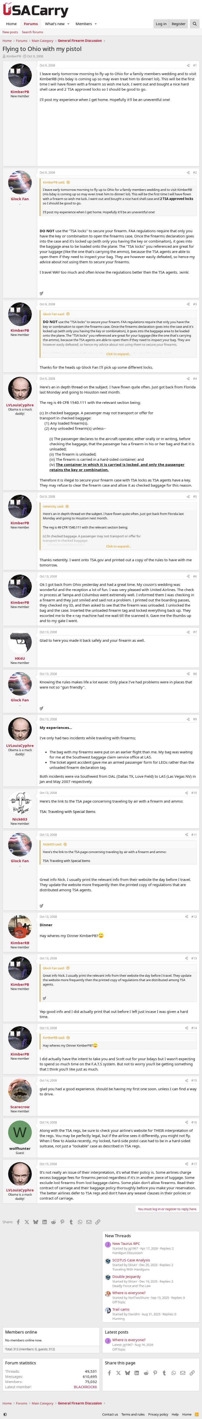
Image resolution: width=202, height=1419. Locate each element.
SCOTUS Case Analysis (131, 1259)
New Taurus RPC (126, 1243)
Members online (21, 1332)
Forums (31, 23)
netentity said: (53, 506)
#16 (194, 1122)
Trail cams (120, 1309)
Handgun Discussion (127, 1253)
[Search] (195, 23)
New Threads (118, 1235)
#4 (195, 379)
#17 (194, 1164)
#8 (195, 674)
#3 (195, 304)
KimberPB (13, 56)
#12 (194, 917)
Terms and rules (133, 1414)
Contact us (110, 1414)
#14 (194, 1028)
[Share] (188, 65)
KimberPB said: (54, 182)
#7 (195, 632)
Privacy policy (158, 1414)
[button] (68, 23)
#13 (194, 958)
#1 (195, 65)
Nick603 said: (52, 844)
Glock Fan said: (54, 314)
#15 (194, 1080)
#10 (194, 793)
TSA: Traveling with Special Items (67, 811)
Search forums (32, 32)
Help (175, 1414)
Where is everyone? (129, 1292)
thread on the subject (89, 386)
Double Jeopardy (126, 1276)
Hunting (118, 1318)
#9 (195, 719)
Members (84, 23)
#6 (195, 576)
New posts (10, 32)
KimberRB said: (54, 1037)
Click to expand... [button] (118, 354)
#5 (195, 497)
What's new (55, 23)
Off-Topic (118, 1302)
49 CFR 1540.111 (71, 402)
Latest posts (116, 1332)
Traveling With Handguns (131, 1269)
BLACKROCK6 (85, 1386)
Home (11, 23)
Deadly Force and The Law (131, 1286)
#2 (195, 172)
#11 (194, 835)
